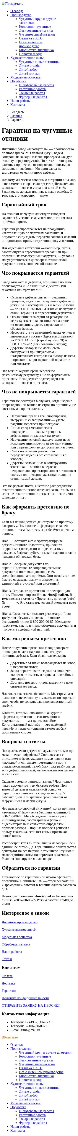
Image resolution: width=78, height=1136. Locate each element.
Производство (20, 15)
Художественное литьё (19, 929)
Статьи (7, 959)
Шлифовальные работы (36, 85)
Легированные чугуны (36, 30)
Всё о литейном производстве (30, 44)
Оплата (7, 976)
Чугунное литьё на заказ (37, 34)
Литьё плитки (29, 73)
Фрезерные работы (33, 97)
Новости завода (30, 54)
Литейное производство (19, 922)
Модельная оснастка (25, 77)
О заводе (16, 11)
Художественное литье (27, 58)
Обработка (18, 81)
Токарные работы (32, 93)
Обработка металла (16, 944)
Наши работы (20, 101)
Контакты (17, 104)
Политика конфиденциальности (25, 998)
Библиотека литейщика (36, 50)
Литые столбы (29, 65)
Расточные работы (32, 89)
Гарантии (9, 991)
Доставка (8, 983)
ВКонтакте (10, 1037)
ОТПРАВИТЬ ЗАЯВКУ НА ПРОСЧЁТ (31, 1005)
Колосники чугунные (35, 26)
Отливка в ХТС (30, 38)
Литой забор (28, 69)
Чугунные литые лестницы (39, 62)
